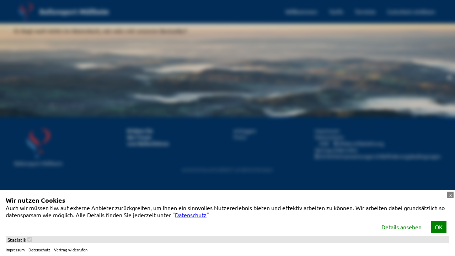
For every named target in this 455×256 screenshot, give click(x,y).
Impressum (15, 249)
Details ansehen (401, 226)
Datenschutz (191, 214)
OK (439, 226)
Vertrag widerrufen (70, 249)
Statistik (17, 239)
